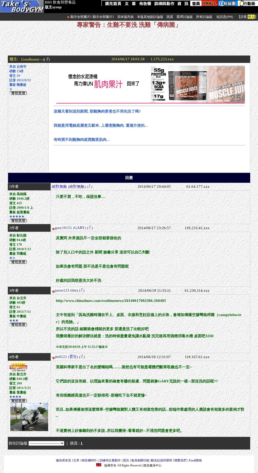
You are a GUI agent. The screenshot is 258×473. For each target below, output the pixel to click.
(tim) (74, 290)
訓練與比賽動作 (110, 460)
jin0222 (61, 357)
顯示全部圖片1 (81, 17)
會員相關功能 (140, 460)
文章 (76, 460)
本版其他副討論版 (150, 17)
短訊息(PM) (224, 17)
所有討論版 (204, 17)
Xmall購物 (195, 460)
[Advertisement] (129, 44)
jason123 (62, 290)
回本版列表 (125, 17)
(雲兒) (73, 357)
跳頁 (170, 17)
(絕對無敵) (77, 187)
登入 (251, 17)
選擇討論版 (184, 17)
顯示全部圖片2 (103, 17)
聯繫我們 (180, 460)
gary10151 (63, 228)
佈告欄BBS (89, 460)
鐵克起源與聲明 (161, 460)
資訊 (126, 460)
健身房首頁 (63, 460)
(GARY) (79, 228)
